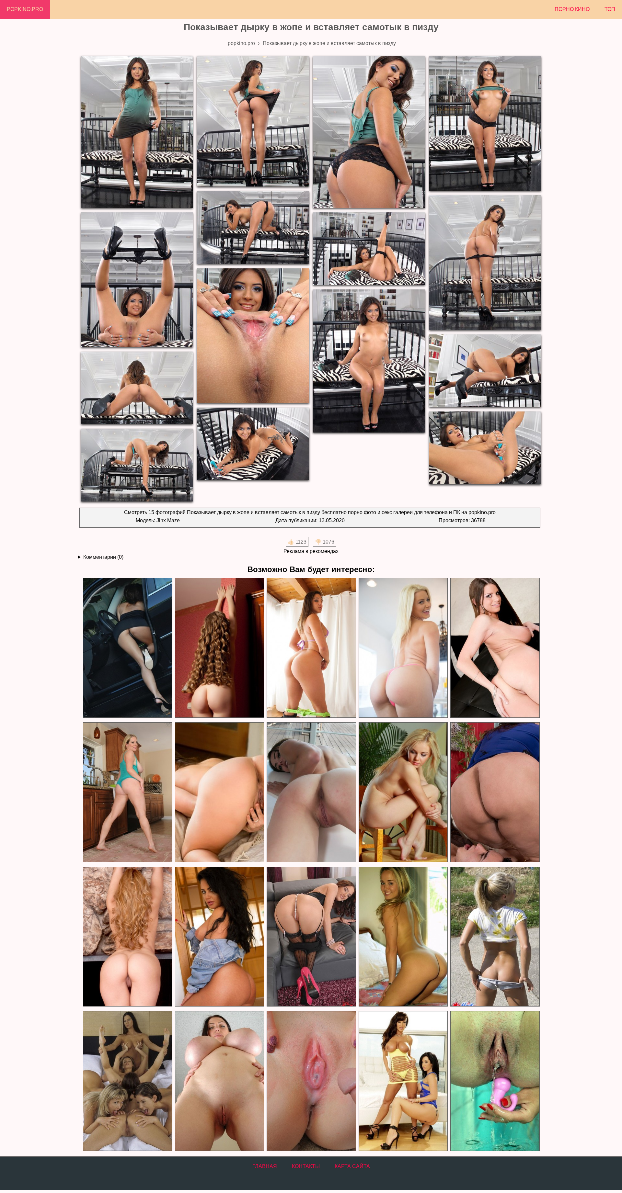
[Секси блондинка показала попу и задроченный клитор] (403, 792)
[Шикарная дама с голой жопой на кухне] (127, 792)
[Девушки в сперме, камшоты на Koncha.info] (311, 1081)
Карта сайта (352, 1166)
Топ (610, 9)
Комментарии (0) (103, 557)
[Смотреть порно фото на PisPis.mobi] (494, 1081)
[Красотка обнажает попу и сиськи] (219, 936)
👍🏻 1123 (297, 542)
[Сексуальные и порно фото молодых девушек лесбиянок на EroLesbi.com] (127, 1081)
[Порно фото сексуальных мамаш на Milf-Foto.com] (403, 1081)
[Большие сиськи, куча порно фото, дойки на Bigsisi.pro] (219, 1081)
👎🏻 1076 (324, 542)
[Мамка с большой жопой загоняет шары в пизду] (311, 936)
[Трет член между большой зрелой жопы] (494, 648)
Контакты (306, 1166)
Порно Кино (572, 9)
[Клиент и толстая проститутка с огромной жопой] (494, 792)
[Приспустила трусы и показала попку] (494, 936)
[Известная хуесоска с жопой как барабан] (219, 792)
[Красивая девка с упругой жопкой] (219, 648)
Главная (264, 1166)
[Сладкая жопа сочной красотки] (403, 648)
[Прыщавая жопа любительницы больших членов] (311, 792)
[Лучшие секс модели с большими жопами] (311, 648)
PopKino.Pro (25, 9)
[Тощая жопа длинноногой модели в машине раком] (127, 648)
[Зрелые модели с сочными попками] (127, 936)
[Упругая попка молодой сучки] (403, 936)
